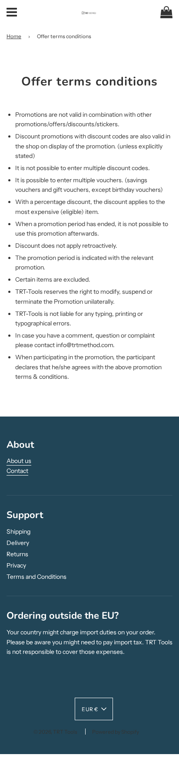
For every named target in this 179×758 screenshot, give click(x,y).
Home (14, 36)
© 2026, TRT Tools (55, 731)
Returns (17, 554)
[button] (94, 709)
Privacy (16, 565)
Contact (17, 471)
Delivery (18, 543)
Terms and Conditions (36, 577)
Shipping (18, 531)
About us (19, 461)
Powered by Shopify (115, 731)
